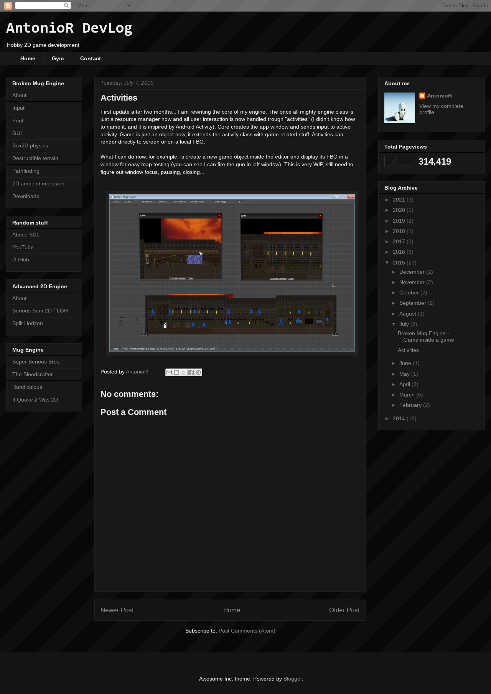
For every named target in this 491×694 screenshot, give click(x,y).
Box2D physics (30, 145)
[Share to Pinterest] (198, 372)
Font (17, 120)
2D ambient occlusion (38, 183)
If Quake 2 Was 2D (35, 400)
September (413, 303)
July (404, 324)
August (408, 314)
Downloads (25, 196)
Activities (408, 350)
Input (18, 108)
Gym (58, 58)
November (412, 282)
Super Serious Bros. (36, 362)
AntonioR (439, 96)
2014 (400, 418)
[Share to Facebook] (191, 372)
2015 (400, 262)
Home (27, 58)
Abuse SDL (26, 234)
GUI (17, 133)
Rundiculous (27, 387)
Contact (90, 58)
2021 (400, 200)
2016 (400, 252)
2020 (400, 210)
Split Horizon (27, 323)
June (406, 363)
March (407, 395)
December (412, 272)
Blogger (292, 679)
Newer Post (117, 610)
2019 (400, 221)
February (411, 405)
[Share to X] (184, 372)
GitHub (20, 259)
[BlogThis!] (176, 372)
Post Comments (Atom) (247, 631)
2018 (400, 231)
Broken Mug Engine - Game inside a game (426, 336)
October (409, 292)
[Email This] (169, 372)
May (405, 374)
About (19, 95)
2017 (400, 241)
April (405, 384)
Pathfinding (26, 171)
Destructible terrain (35, 158)
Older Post (344, 610)
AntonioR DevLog (69, 28)
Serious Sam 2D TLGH (40, 310)
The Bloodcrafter (32, 374)
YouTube (23, 247)
